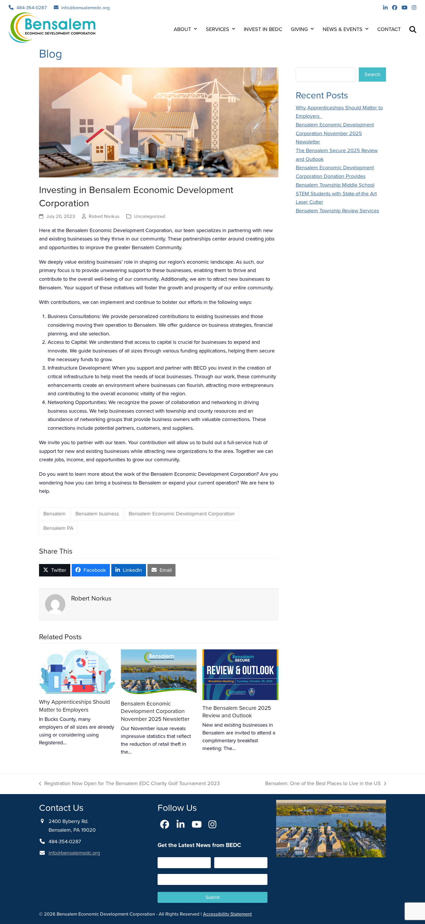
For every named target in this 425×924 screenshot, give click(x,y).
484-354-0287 (31, 7)
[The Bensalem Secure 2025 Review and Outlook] (240, 674)
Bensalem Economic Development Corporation (182, 513)
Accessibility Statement (227, 914)
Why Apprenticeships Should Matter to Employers (74, 706)
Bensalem (54, 513)
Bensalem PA (58, 528)
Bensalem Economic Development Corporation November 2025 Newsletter (155, 711)
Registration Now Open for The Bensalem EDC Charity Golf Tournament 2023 (129, 784)
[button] (413, 29)
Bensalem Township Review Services (337, 210)
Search (372, 74)
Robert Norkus (104, 216)
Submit (213, 897)
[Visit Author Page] (55, 603)
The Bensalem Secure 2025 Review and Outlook (236, 712)
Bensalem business (97, 513)
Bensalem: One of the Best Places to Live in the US (323, 784)
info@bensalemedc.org (85, 7)
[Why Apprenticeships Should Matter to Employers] (77, 671)
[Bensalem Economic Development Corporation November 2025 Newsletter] (159, 672)
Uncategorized (149, 216)
